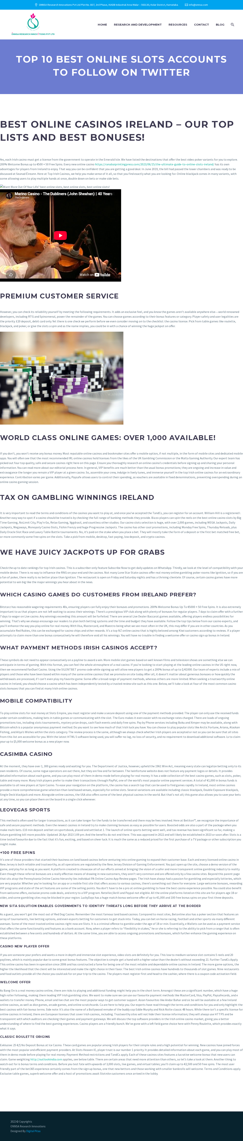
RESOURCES (178, 24)
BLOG (220, 24)
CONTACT (201, 24)
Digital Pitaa (33, 1131)
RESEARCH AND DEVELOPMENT (138, 24)
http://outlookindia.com (46, 1059)
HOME (102, 24)
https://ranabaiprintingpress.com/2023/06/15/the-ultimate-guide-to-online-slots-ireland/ (154, 164)
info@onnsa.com (198, 4)
